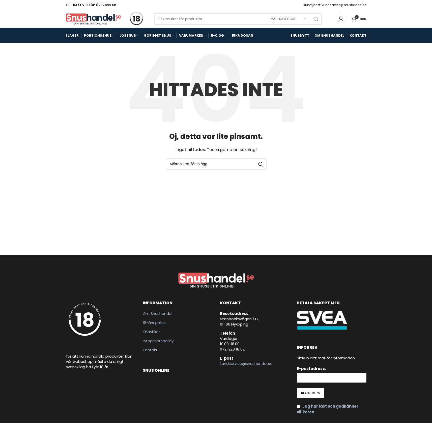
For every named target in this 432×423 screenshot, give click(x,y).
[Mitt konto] (341, 19)
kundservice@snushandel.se (246, 363)
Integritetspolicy (158, 340)
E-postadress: (311, 368)
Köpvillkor (151, 331)
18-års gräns (154, 322)
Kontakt (150, 350)
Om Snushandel (157, 313)
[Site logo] (93, 18)
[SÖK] (316, 19)
